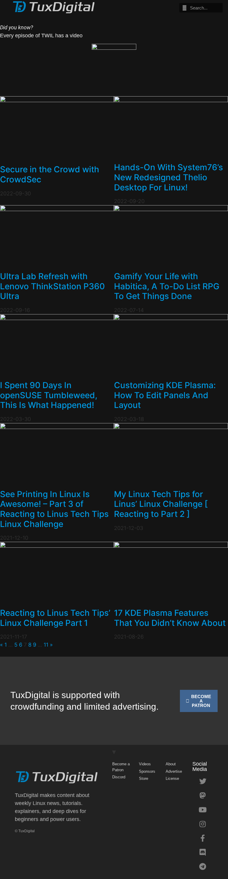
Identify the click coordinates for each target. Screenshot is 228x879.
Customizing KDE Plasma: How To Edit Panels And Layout (165, 395)
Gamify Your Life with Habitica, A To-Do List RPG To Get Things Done (166, 286)
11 (46, 645)
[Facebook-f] (202, 838)
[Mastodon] (202, 795)
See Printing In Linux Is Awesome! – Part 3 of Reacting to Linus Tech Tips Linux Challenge (54, 509)
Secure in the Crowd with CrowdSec (49, 174)
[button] (139, 8)
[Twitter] (202, 781)
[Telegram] (202, 866)
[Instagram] (202, 823)
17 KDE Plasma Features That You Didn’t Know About (170, 618)
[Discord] (202, 852)
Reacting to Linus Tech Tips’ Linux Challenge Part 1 (55, 618)
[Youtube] (202, 809)
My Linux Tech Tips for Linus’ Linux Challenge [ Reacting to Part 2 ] (161, 504)
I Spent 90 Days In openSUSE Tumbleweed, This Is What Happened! (48, 395)
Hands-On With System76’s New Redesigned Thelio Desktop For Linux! (168, 177)
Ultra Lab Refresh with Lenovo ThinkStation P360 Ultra (52, 286)
